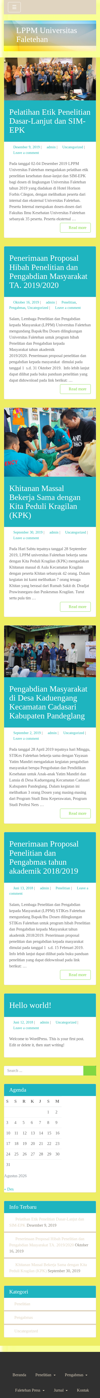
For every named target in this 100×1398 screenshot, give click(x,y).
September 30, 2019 (28, 532)
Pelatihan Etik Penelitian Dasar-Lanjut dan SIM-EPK (50, 120)
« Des (9, 1189)
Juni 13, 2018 (23, 888)
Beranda (19, 1375)
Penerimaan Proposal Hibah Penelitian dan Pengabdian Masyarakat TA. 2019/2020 (48, 271)
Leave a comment (26, 153)
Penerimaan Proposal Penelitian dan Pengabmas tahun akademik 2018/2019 (44, 857)
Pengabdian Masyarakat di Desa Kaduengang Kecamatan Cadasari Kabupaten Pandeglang (48, 702)
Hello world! (30, 1005)
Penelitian (69, 302)
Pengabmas (17, 308)
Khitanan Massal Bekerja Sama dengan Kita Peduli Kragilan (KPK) (45, 502)
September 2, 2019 (27, 733)
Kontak (83, 1390)
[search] (86, 6)
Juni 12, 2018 (23, 1022)
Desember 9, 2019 (26, 147)
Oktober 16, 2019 (26, 302)
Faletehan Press (28, 1390)
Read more (77, 227)
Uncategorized (72, 147)
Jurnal (59, 1390)
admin (51, 147)
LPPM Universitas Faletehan (46, 35)
